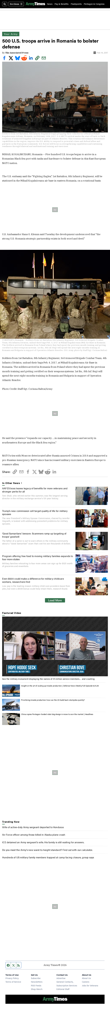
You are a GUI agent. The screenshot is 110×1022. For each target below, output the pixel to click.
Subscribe (36, 978)
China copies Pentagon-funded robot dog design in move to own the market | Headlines (57, 714)
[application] (55, 646)
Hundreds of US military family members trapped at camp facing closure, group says (48, 857)
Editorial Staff (62, 989)
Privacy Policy (12, 978)
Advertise (60, 978)
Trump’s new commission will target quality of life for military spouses (34, 512)
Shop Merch (36, 989)
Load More (55, 600)
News (49, 4)
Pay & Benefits (61, 4)
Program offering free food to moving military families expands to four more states (37, 557)
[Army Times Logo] (35, 4)
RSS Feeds (36, 985)
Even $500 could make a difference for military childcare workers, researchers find (33, 580)
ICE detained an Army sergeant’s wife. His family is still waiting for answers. (43, 842)
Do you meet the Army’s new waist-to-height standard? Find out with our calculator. (47, 850)
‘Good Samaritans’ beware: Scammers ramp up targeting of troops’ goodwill (34, 535)
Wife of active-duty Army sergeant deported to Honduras (33, 827)
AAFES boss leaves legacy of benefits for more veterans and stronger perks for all (34, 490)
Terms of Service (13, 981)
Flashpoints (76, 4)
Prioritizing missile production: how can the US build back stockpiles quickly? (53, 700)
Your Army (11, 34)
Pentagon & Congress (94, 4)
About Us (86, 978)
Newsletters (36, 981)
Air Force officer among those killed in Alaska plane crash (33, 834)
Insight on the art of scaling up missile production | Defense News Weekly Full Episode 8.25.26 (60, 685)
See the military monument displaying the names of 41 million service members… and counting (48, 678)
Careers (85, 981)
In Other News (11, 483)
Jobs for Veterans (90, 985)
